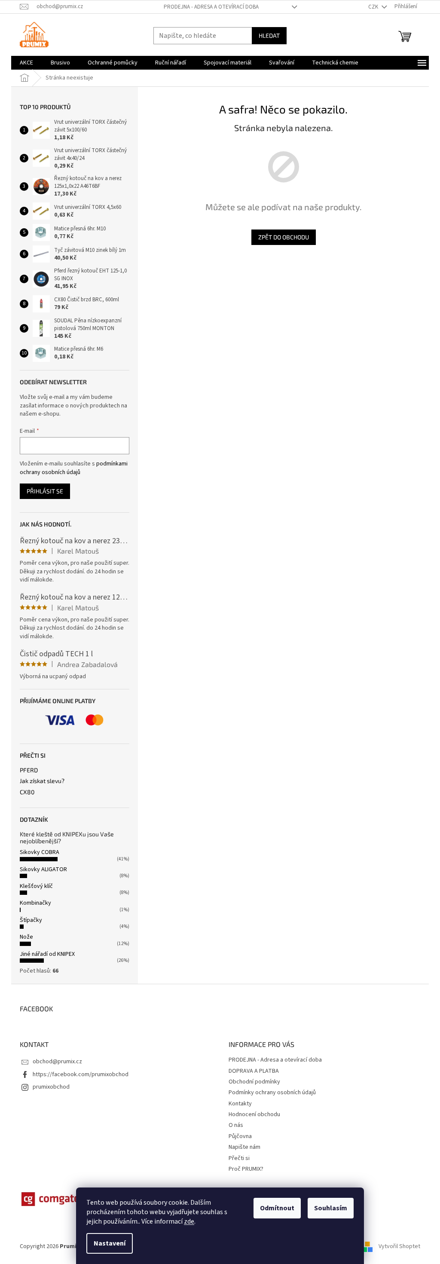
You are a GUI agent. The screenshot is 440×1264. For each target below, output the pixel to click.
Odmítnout (277, 1208)
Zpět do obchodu (283, 237)
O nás (236, 1125)
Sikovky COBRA (39, 852)
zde (189, 1221)
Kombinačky (35, 903)
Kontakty (240, 1103)
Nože (26, 937)
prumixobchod (51, 1087)
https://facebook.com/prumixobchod (80, 1074)
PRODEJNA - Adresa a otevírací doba (211, 7)
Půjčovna (240, 1136)
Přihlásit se (45, 491)
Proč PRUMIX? (246, 1169)
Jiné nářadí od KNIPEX (47, 954)
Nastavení (109, 1243)
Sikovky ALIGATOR (43, 869)
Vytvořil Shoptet (399, 1246)
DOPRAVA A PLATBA (254, 1071)
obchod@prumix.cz (57, 1061)
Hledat (269, 35)
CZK (373, 7)
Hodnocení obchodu (254, 1114)
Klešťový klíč (36, 886)
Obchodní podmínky (254, 1081)
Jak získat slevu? (42, 780)
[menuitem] (26, 63)
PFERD (29, 770)
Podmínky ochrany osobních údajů (272, 1092)
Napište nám (244, 1147)
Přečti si (239, 1158)
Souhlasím (330, 1208)
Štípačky (31, 920)
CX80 (27, 792)
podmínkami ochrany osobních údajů (74, 468)
